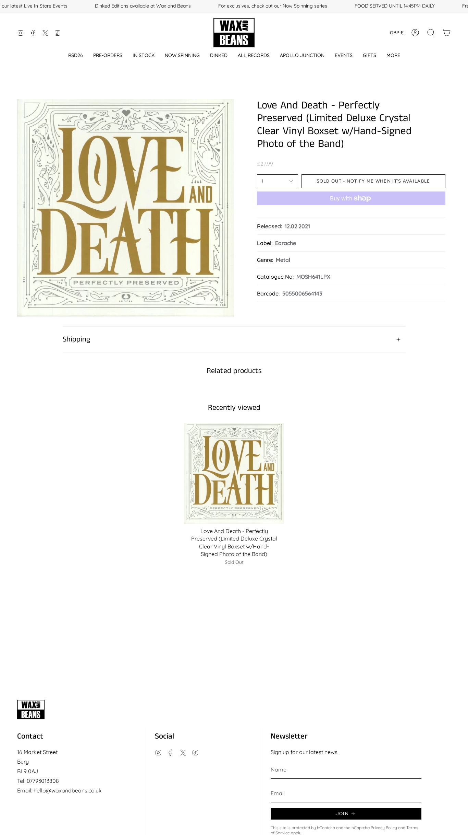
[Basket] (447, 32)
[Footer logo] (31, 709)
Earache (285, 243)
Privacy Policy (384, 827)
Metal (283, 259)
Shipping (76, 339)
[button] (75, 55)
